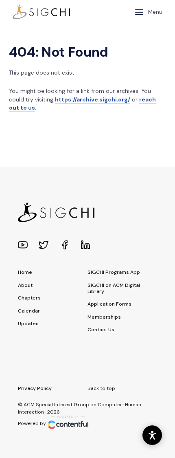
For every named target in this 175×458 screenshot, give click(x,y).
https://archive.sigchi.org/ (92, 99)
